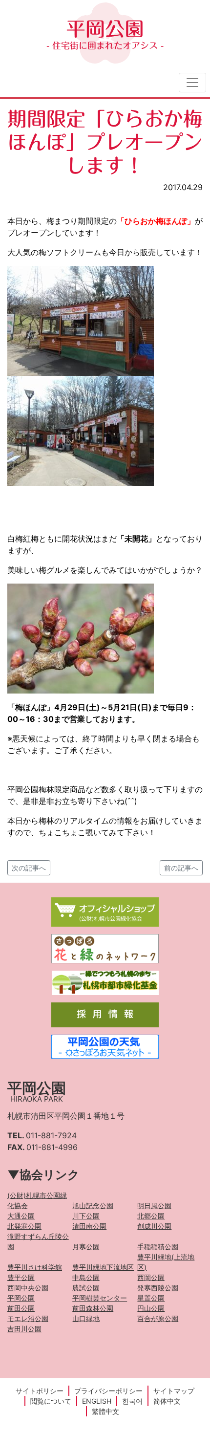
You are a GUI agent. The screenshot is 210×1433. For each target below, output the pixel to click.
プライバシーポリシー (108, 1391)
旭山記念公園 (92, 1205)
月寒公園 (86, 1246)
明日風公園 (154, 1205)
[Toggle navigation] (192, 82)
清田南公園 (89, 1226)
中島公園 (86, 1277)
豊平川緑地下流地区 (103, 1267)
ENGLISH (96, 1401)
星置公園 (151, 1298)
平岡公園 (105, 34)
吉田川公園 (24, 1328)
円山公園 (151, 1308)
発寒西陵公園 (157, 1287)
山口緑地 (86, 1318)
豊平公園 (21, 1277)
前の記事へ (181, 868)
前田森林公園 (92, 1308)
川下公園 (86, 1216)
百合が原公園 (157, 1318)
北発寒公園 (24, 1226)
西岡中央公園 (27, 1287)
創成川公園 (154, 1226)
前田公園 (21, 1308)
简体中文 (167, 1401)
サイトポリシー (39, 1391)
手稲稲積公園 (157, 1246)
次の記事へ (29, 868)
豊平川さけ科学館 (34, 1267)
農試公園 (86, 1287)
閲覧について (50, 1401)
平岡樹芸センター (99, 1298)
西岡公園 (151, 1277)
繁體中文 (105, 1411)
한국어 (132, 1401)
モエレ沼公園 (27, 1318)
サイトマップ (173, 1391)
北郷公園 (151, 1216)
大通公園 (21, 1216)
